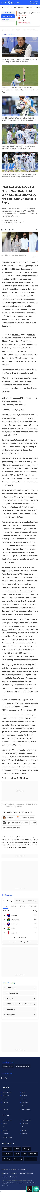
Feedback (23, 1169)
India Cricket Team (27, 818)
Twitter (34, 842)
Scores (13, 7)
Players (24, 1106)
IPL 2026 (6, 20)
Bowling (22, 906)
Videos (5, 1102)
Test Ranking (8, 901)
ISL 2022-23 (7, 1120)
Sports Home (5, 30)
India (13, 928)
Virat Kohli (16, 334)
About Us (14, 1169)
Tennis (17, 1149)
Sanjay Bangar (18, 639)
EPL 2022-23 (26, 1120)
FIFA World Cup (11, 988)
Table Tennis (31, 1159)
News (19, 30)
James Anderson (8, 545)
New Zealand (16, 924)
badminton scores (18, 839)
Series (20, 7)
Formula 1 (6, 1149)
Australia (14, 915)
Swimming (18, 1159)
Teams (5, 1106)
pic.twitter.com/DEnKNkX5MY (14, 405)
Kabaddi (33, 1154)
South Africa (15, 919)
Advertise (5, 1169)
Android (19, 847)
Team (5, 906)
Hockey (26, 1149)
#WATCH (5, 378)
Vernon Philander (8, 594)
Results (24, 1095)
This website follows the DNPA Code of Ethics (16, 1181)
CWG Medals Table (12, 993)
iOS (25, 847)
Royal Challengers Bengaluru (17, 823)
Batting (13, 906)
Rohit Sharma (10, 1014)
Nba (24, 1154)
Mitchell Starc (26, 732)
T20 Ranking (32, 901)
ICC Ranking (26, 1109)
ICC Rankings (10, 1009)
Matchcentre (7, 1137)
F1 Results (28, 839)
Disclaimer (5, 1173)
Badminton (7, 1154)
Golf (17, 1154)
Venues (5, 1109)
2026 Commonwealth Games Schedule (18, 1004)
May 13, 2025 (19, 410)
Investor (14, 1173)
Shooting (6, 1159)
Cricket (4, 7)
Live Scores (7, 1092)
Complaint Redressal (26, 1173)
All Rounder (32, 906)
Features (25, 1102)
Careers (4, 1177)
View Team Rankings (20, 937)
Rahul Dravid (13, 678)
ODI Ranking (20, 901)
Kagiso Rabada (13, 591)
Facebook (17, 842)
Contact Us (13, 1177)
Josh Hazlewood (8, 735)
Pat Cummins (15, 732)
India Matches (7, 16)
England (14, 933)
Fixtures (29, 7)
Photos (24, 1099)
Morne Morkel (25, 591)
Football (20, 837)
